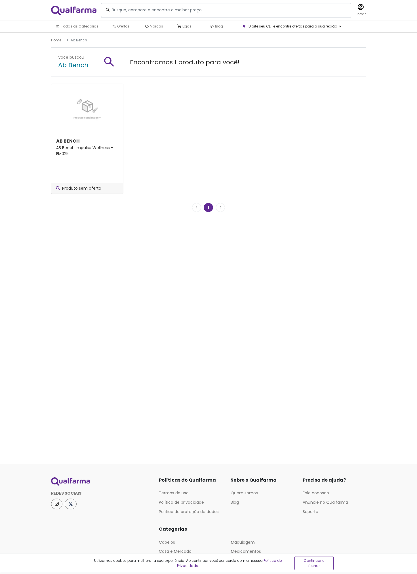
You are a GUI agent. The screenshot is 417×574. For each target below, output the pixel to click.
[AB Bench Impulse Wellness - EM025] (87, 107)
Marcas (156, 26)
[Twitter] (71, 504)
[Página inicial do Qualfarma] (100, 481)
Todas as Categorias (79, 26)
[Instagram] (56, 504)
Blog (218, 26)
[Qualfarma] (73, 10)
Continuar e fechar (314, 563)
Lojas (186, 26)
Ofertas (123, 26)
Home (56, 40)
